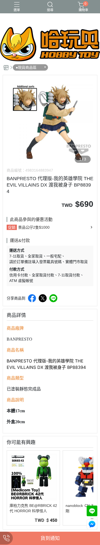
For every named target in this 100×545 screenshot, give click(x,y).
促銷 (11, 227)
